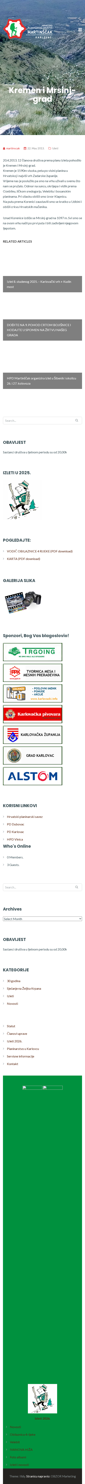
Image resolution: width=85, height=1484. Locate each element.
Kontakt (12, 1064)
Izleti (55, 148)
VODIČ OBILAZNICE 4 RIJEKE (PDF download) (40, 551)
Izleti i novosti (19, 1465)
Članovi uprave (17, 1033)
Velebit (15, 1442)
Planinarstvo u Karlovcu (23, 1049)
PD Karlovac (15, 832)
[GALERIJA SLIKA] (22, 615)
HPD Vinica (15, 839)
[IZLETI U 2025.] (22, 519)
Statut (11, 1026)
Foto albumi (18, 1457)
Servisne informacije (20, 1056)
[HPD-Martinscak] (27, 53)
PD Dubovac (15, 824)
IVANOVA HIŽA (21, 1449)
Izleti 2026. (14, 1041)
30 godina (13, 981)
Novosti (12, 1003)
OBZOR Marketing (63, 1476)
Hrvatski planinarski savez (25, 816)
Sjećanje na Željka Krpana (24, 988)
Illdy (22, 1476)
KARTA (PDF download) (23, 559)
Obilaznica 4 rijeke (22, 1434)
